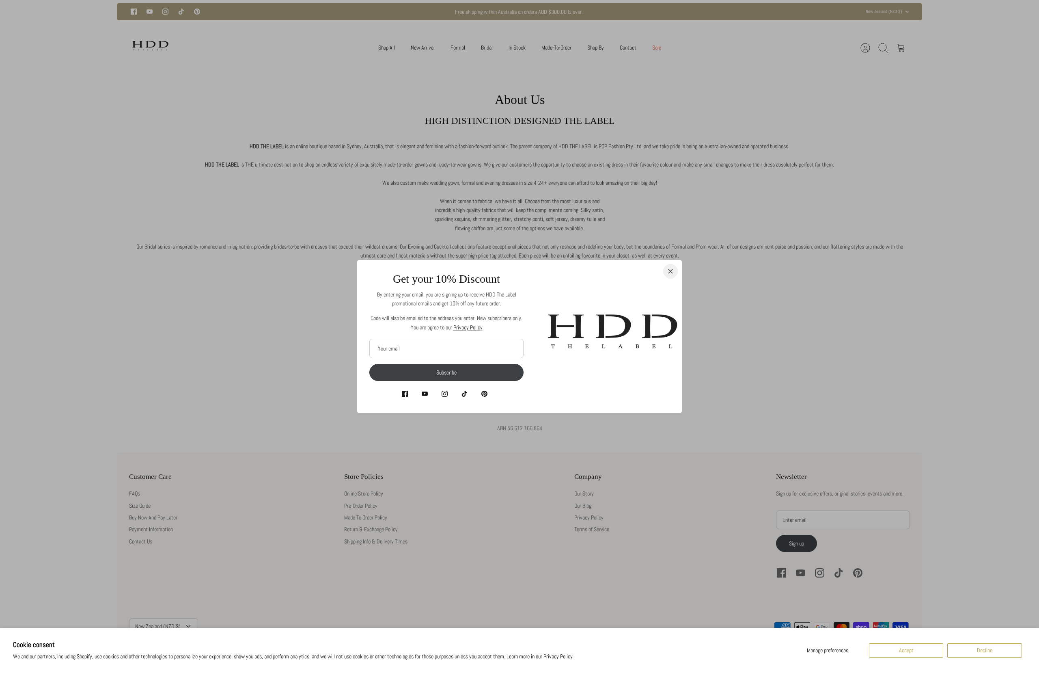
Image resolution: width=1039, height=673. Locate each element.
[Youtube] (425, 394)
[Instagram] (445, 394)
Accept (906, 650)
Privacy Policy (558, 656)
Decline (984, 650)
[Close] (670, 271)
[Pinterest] (484, 394)
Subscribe (446, 372)
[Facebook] (405, 394)
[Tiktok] (464, 394)
